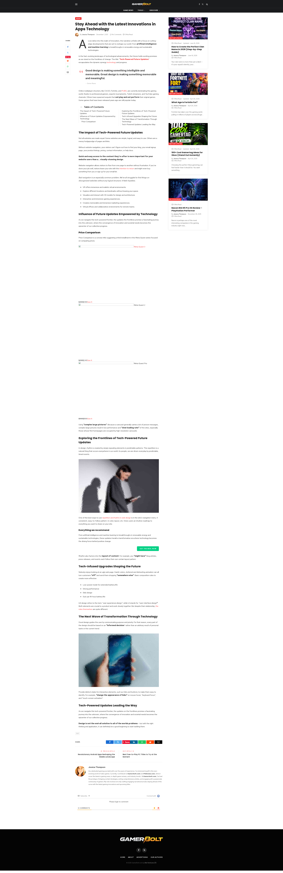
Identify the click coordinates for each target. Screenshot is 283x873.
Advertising (142, 857)
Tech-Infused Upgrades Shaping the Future (139, 116)
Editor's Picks (175, 38)
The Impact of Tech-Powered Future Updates (95, 112)
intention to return (126, 168)
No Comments (116, 34)
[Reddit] (67, 60)
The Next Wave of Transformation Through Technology (139, 120)
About (131, 857)
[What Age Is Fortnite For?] (188, 84)
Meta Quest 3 (139, 246)
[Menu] (76, 4)
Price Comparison (88, 121)
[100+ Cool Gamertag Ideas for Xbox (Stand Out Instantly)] (188, 134)
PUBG (124, 91)
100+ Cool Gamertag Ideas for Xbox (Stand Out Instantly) (187, 153)
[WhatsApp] (67, 66)
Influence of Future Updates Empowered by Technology (97, 117)
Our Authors (157, 857)
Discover (154, 10)
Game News (128, 10)
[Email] (67, 72)
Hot (77, 733)
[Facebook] (67, 46)
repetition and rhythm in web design (116, 517)
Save (68, 57)
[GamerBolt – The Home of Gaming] (141, 4)
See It (89, 302)
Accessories (175, 199)
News (78, 18)
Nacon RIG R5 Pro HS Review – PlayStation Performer (186, 209)
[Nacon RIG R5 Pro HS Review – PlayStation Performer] (188, 190)
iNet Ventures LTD (150, 863)
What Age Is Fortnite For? (184, 102)
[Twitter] (67, 52)
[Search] (207, 4)
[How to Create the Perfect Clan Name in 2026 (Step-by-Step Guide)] (188, 28)
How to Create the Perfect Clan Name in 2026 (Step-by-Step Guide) (187, 49)
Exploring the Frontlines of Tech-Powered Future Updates (139, 112)
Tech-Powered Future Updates (134, 59)
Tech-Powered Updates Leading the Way (138, 124)
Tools (140, 10)
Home (122, 857)
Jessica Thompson (88, 34)
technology (111, 62)
